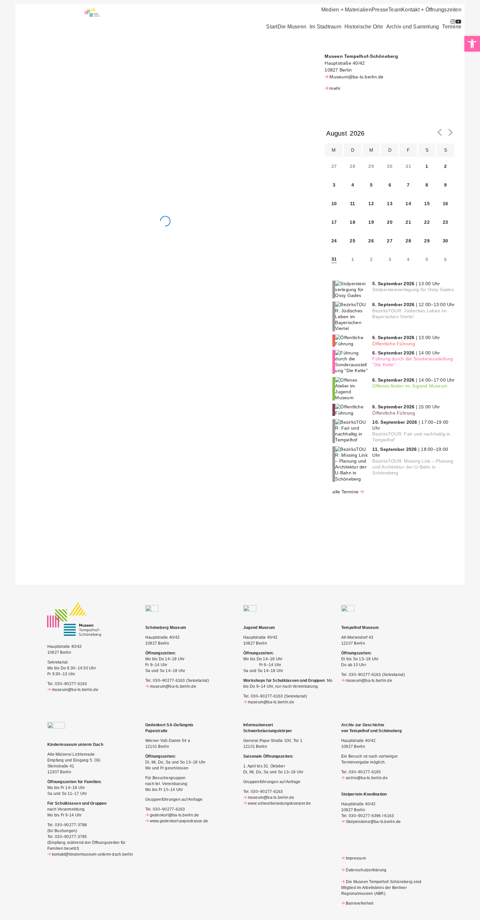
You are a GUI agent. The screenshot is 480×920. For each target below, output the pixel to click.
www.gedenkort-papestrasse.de (179, 821)
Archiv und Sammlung (412, 26)
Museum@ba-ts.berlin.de (356, 76)
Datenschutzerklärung (366, 870)
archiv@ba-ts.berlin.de (367, 778)
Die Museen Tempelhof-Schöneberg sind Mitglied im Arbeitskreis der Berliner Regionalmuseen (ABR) (381, 887)
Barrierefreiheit (359, 903)
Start (271, 26)
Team (394, 9)
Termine (451, 26)
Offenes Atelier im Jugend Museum (409, 385)
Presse (380, 9)
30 (445, 240)
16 (445, 203)
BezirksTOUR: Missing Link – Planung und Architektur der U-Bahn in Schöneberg (412, 466)
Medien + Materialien (346, 9)
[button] (294, 26)
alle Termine (345, 491)
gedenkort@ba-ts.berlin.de (174, 815)
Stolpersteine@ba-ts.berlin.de (373, 821)
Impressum (356, 858)
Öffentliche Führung (393, 343)
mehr (335, 88)
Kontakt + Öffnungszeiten (431, 9)
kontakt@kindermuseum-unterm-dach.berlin (92, 854)
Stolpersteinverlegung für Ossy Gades (413, 289)
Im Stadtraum (325, 26)
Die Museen (292, 26)
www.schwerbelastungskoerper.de (279, 803)
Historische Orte (363, 26)
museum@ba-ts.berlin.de (75, 689)
